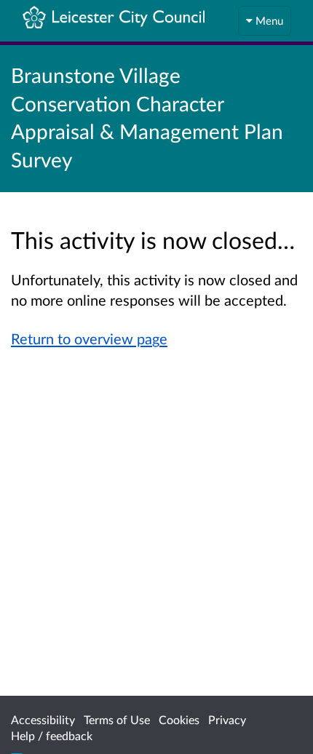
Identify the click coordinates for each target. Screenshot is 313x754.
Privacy (227, 719)
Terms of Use (117, 719)
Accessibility (43, 719)
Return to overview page (89, 338)
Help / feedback (51, 735)
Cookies (179, 719)
